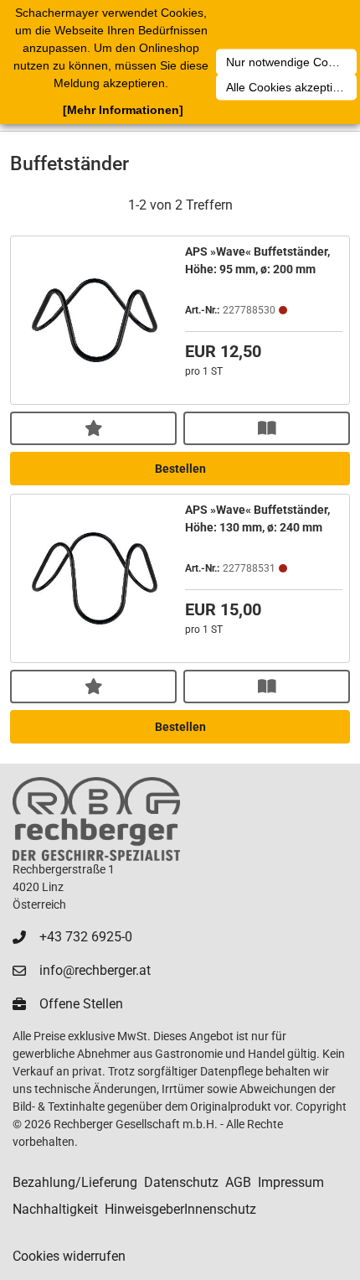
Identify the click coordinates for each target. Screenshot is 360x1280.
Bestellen (180, 468)
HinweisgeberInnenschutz (180, 1209)
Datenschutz (181, 1182)
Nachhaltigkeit (55, 1209)
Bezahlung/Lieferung (75, 1182)
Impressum (291, 1182)
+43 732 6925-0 (85, 937)
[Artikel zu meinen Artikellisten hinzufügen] (93, 428)
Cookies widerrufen (69, 1256)
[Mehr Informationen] (123, 110)
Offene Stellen (81, 1004)
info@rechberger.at (95, 970)
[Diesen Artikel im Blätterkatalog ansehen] (266, 428)
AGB (238, 1182)
